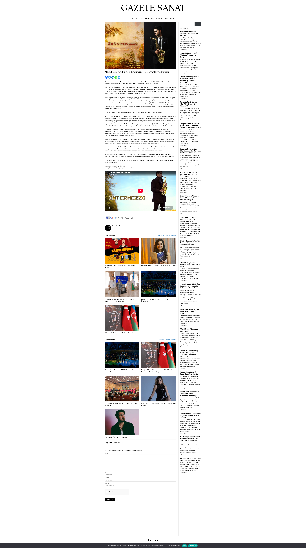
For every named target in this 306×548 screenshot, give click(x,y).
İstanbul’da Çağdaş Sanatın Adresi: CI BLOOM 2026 (190, 264)
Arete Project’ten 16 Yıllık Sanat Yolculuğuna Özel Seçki (190, 311)
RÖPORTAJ (159, 18)
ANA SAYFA (135, 18)
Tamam (184, 545)
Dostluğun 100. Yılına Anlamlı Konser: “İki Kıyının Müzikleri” (121, 404)
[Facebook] (106, 77)
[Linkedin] (112, 77)
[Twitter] (109, 77)
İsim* (106, 472)
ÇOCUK (166, 18)
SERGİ (141, 18)
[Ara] (198, 24)
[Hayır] (304, 545)
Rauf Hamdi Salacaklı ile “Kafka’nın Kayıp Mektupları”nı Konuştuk (189, 394)
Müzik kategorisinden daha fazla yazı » (167, 339)
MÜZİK (147, 18)
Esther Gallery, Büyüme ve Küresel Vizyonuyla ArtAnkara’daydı (190, 198)
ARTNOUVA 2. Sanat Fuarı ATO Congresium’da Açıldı (190, 459)
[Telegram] (119, 77)
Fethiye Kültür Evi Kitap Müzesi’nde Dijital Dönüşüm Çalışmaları (189, 352)
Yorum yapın (184, 49)
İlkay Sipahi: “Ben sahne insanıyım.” (116, 437)
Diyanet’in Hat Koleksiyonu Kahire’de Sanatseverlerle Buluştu (190, 415)
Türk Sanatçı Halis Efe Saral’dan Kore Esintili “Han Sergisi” (188, 174)
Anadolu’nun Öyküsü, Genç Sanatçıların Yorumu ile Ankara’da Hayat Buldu (190, 286)
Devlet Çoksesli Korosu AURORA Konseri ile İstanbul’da (155, 300)
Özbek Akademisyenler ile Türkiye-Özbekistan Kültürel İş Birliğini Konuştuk (120, 300)
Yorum (106, 453)
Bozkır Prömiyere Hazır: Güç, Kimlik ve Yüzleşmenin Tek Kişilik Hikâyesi (190, 151)
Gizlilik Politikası (193, 545)
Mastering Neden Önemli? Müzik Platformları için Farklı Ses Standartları (190, 439)
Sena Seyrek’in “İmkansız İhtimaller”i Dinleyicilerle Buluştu (158, 404)
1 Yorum (183, 368)
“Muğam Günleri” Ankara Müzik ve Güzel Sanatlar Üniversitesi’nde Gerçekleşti (121, 334)
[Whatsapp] (115, 77)
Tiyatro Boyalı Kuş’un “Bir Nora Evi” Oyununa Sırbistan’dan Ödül (190, 243)
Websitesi (107, 483)
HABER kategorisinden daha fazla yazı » (167, 235)
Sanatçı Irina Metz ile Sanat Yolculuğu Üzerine (189, 373)
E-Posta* (107, 477)
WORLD (172, 18)
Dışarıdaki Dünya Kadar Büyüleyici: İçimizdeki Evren (158, 265)
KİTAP (152, 18)
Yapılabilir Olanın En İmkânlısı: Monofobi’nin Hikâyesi (120, 266)
